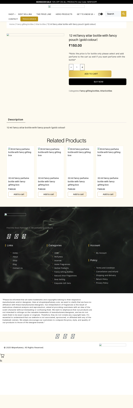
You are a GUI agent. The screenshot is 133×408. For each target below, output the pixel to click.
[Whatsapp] (29, 238)
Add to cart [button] (19, 194)
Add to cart (91, 74)
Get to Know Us (85, 14)
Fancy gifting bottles (25, 24)
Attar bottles (40, 24)
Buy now (98, 82)
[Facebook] (8, 236)
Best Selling (25, 14)
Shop (11, 14)
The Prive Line (43, 14)
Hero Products (64, 14)
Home (12, 24)
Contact (13, 19)
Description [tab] (15, 119)
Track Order (29, 19)
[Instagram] (16, 236)
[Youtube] (23, 236)
